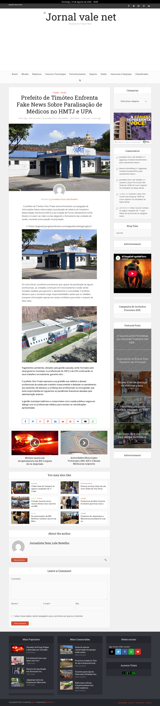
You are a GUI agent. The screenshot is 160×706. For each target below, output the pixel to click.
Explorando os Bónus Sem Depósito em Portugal (132, 360)
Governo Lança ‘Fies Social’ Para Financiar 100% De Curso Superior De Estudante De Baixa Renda (133, 185)
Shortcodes (140, 703)
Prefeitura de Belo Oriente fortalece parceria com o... (93, 502)
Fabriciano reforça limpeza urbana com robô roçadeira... (84, 685)
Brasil (15, 74)
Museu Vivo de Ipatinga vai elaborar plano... (132, 384)
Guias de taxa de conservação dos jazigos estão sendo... (85, 649)
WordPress (50, 702)
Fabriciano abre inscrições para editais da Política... (132, 435)
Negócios (36, 74)
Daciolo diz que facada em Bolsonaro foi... (36, 670)
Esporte (93, 74)
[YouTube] (138, 652)
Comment (15, 578)
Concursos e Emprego (121, 74)
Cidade (56, 92)
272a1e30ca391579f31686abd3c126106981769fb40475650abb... (132, 339)
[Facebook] (125, 652)
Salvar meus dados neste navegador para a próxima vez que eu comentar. (48, 616)
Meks (33, 702)
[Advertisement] (80, 52)
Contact (148, 703)
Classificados (141, 74)
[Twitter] (118, 652)
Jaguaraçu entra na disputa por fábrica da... (36, 681)
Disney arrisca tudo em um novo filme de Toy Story (93, 487)
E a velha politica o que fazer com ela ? (36, 659)
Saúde (104, 74)
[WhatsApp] (131, 652)
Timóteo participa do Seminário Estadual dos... (86, 673)
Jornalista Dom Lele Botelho (56, 118)
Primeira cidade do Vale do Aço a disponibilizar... (86, 661)
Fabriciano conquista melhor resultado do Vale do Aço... (132, 410)
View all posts (19, 560)
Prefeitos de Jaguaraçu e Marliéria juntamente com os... (93, 518)
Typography (122, 703)
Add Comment (35, 118)
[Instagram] (112, 652)
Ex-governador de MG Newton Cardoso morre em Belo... (43, 518)
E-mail (47, 603)
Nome (15, 603)
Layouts (131, 703)
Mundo (25, 74)
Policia (39, 498)
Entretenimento (78, 74)
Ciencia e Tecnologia (55, 74)
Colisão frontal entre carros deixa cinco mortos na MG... (43, 503)
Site (77, 603)
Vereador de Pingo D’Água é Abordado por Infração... (37, 648)
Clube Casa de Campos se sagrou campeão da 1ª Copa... (43, 488)
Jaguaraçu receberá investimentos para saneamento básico (133, 171)
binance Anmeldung (127, 168)
